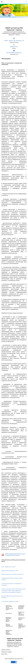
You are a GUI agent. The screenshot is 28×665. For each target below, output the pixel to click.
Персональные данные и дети (9, 570)
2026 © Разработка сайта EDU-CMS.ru (14, 658)
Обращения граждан (6, 652)
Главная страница (5, 649)
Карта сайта (4, 654)
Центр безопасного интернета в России (12, 574)
